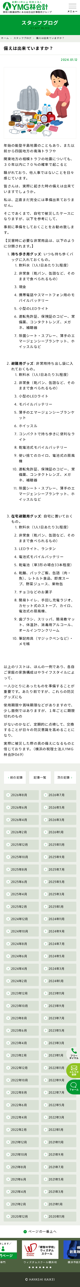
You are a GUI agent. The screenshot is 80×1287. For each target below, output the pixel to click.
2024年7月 (57, 944)
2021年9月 (56, 1154)
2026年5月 (57, 807)
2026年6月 (19, 807)
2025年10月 (19, 857)
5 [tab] (43, 1267)
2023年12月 (19, 993)
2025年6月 (19, 882)
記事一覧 (40, 777)
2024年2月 (19, 981)
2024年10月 (19, 931)
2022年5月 (56, 1105)
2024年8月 (19, 944)
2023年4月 (19, 1043)
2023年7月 (56, 1018)
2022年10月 (19, 1080)
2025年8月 (19, 869)
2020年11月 (57, 1216)
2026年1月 (56, 832)
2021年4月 (18, 1192)
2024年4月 (19, 969)
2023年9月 (56, 1006)
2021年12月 (19, 1142)
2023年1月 (56, 1055)
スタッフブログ (23, 38)
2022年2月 (19, 1130)
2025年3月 (56, 894)
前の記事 (16, 777)
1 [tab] (29, 1267)
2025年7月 (57, 869)
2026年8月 (19, 795)
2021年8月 (18, 1167)
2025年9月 (57, 857)
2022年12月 (19, 1068)
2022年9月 (56, 1080)
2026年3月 (56, 820)
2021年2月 (18, 1204)
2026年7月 (57, 795)
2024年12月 (19, 919)
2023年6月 (19, 1030)
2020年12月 (19, 1216)
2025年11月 (57, 845)
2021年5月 (56, 1179)
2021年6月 (18, 1179)
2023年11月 (56, 993)
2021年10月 (19, 1154)
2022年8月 (19, 1092)
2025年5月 (57, 882)
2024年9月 (57, 931)
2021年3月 (56, 1192)
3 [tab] (36, 1267)
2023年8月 (19, 1018)
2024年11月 (57, 919)
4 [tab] (40, 1267)
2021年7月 (56, 1167)
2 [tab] (33, 1267)
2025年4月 (19, 894)
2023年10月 (19, 1006)
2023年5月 (56, 1030)
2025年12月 (19, 845)
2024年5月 (57, 956)
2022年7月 (56, 1092)
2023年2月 (19, 1055)
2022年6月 (19, 1105)
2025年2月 (19, 907)
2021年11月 (56, 1142)
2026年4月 (19, 820)
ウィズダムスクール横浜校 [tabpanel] (40, 1262)
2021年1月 (56, 1204)
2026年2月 (19, 832)
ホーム (5, 38)
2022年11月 (56, 1068)
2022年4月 (19, 1117)
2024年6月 (19, 956)
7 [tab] (50, 1267)
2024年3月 (56, 969)
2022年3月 (56, 1117)
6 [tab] (47, 1267)
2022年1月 (56, 1130)
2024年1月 (56, 981)
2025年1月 (56, 907)
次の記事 (63, 777)
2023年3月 (56, 1043)
